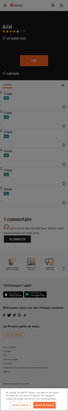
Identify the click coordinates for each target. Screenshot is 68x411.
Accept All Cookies (44, 405)
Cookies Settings (20, 405)
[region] (34, 399)
